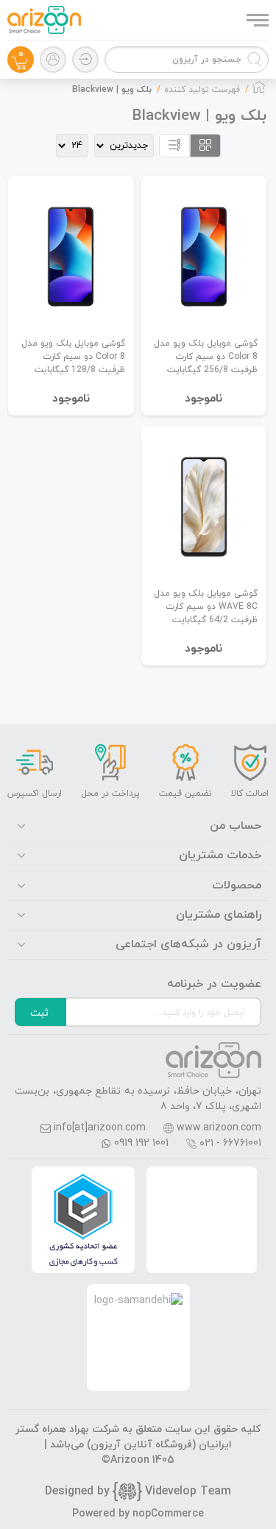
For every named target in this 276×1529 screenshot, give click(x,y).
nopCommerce (168, 1514)
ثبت (39, 1013)
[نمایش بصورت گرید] (205, 145)
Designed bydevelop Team (138, 1491)
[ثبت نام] (53, 59)
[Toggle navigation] (256, 20)
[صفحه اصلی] (259, 91)
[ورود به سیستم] (85, 59)
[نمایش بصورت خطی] (174, 145)
